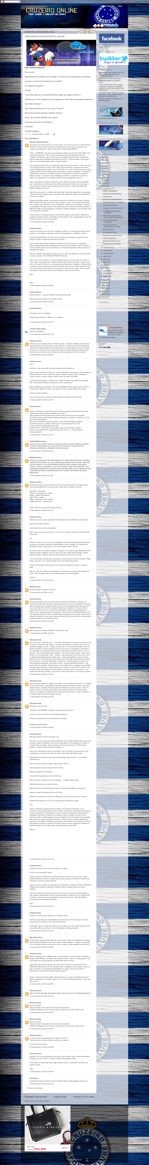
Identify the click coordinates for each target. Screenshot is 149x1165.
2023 (103, 166)
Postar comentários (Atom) (40, 1101)
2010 (103, 294)
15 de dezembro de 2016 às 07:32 (42, 1012)
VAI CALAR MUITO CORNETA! (113, 202)
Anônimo (33, 599)
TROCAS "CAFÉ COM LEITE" (113, 208)
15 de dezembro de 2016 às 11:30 (41, 1084)
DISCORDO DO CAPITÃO (112, 244)
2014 (103, 283)
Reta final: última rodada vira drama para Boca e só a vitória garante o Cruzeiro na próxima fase (111, 94)
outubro (106, 250)
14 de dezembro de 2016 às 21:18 (42, 859)
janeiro (105, 276)
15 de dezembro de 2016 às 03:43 (42, 984)
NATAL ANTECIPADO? (110, 205)
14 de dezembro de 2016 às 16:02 (42, 621)
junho (105, 262)
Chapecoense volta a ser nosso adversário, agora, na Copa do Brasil (110, 80)
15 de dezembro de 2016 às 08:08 (42, 1047)
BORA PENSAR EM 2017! (112, 241)
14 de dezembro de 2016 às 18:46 (42, 697)
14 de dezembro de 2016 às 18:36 (42, 674)
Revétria (33, 406)
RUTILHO (33, 457)
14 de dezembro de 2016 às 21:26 (42, 906)
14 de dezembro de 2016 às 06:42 (42, 285)
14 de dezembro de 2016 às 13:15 (42, 510)
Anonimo (33, 1035)
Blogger (79, 1159)
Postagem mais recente (36, 1097)
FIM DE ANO (107, 197)
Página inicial (60, 1097)
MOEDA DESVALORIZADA (112, 194)
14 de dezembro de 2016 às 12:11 (41, 451)
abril (105, 268)
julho (105, 259)
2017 (103, 183)
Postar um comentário (35, 1088)
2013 (103, 285)
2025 (103, 160)
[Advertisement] (111, 384)
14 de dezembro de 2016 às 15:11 (41, 592)
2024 (103, 163)
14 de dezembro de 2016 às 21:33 (42, 931)
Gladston (33, 627)
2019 (103, 177)
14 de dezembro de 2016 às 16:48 (42, 633)
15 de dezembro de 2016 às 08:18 (42, 1071)
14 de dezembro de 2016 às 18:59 (42, 727)
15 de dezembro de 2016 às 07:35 (42, 1029)
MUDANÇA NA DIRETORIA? (112, 235)
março (105, 270)
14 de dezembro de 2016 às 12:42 (42, 475)
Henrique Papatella (37, 142)
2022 (103, 169)
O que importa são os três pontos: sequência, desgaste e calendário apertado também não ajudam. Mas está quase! (111, 87)
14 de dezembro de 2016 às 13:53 (42, 580)
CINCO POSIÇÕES (109, 238)
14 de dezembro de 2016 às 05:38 (42, 222)
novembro (107, 247)
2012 (103, 288)
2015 (103, 280)
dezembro (107, 188)
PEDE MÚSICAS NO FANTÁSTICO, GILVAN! (112, 226)
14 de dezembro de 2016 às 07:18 (42, 334)
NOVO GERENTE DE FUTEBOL (110, 221)
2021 (103, 171)
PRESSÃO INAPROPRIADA (112, 200)
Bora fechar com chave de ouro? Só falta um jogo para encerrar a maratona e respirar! (111, 74)
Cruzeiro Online (35, 329)
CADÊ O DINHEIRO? (110, 191)
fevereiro (106, 273)
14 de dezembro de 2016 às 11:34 (41, 435)
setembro (106, 253)
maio (105, 265)
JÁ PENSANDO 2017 (110, 232)
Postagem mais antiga (83, 1097)
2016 (103, 186)
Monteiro (33, 1003)
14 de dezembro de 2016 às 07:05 (42, 322)
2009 (103, 297)
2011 (103, 291)
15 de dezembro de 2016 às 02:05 (42, 947)
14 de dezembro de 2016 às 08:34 (42, 355)
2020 (103, 174)
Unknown (33, 341)
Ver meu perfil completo (107, 337)
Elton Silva (34, 937)
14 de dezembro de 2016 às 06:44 (42, 302)
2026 (103, 157)
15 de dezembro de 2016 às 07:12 (42, 996)
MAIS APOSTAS (108, 229)
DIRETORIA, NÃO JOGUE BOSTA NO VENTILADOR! (113, 216)
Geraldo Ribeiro (35, 441)
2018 (103, 180)
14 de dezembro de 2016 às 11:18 (41, 400)
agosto (105, 256)
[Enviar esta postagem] (54, 134)
